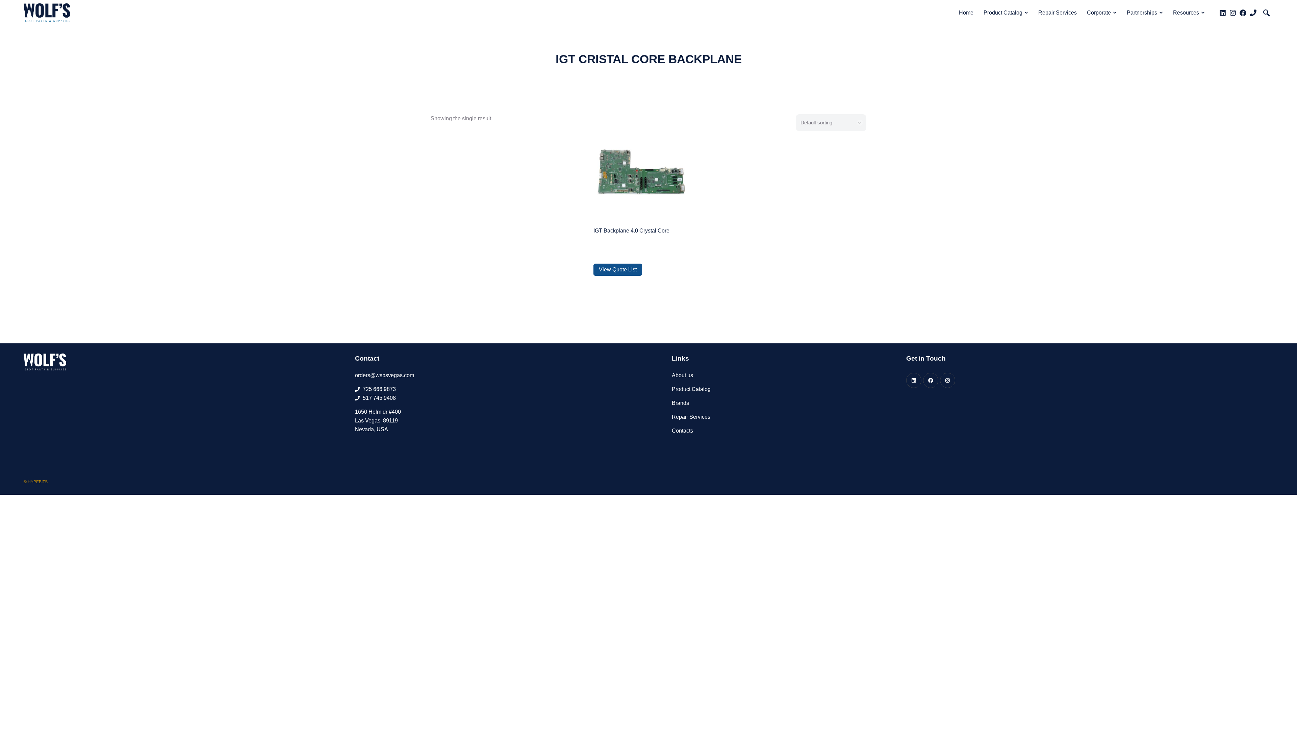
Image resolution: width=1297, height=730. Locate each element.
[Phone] (1253, 12)
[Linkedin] (1222, 12)
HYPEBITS (38, 482)
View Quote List (618, 269)
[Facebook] (1243, 12)
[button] (1266, 13)
